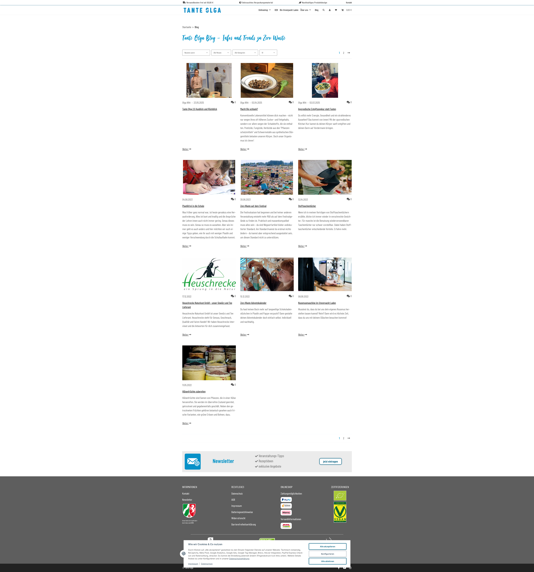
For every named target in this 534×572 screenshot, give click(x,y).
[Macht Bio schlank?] (267, 80)
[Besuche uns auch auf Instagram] (350, 567)
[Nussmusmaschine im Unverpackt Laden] (325, 274)
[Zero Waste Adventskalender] (267, 274)
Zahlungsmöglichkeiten (291, 493)
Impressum (193, 564)
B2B (276, 9)
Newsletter (187, 499)
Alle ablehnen (327, 561)
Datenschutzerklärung (239, 558)
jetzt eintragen (330, 461)
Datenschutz (207, 564)
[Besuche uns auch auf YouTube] (344, 567)
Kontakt (349, 2)
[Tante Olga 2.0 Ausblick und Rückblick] (209, 80)
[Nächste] (349, 53)
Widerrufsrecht (238, 518)
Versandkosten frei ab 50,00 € (199, 2)
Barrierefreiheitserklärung (243, 524)
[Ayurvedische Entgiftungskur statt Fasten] (325, 80)
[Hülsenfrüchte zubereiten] (209, 362)
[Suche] (324, 10)
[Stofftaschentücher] (325, 177)
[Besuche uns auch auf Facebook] (339, 567)
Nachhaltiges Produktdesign (314, 2)
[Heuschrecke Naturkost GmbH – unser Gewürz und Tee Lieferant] (209, 274)
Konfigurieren (327, 554)
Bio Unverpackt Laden (289, 9)
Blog (316, 9)
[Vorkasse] (286, 506)
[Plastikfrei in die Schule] (209, 177)
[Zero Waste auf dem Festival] (267, 177)
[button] (330, 9)
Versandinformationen (291, 519)
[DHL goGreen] (286, 526)
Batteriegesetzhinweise (242, 512)
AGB (233, 499)
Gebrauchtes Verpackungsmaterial (257, 2)
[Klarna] (286, 512)
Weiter (185, 149)
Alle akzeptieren (327, 546)
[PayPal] (286, 499)
